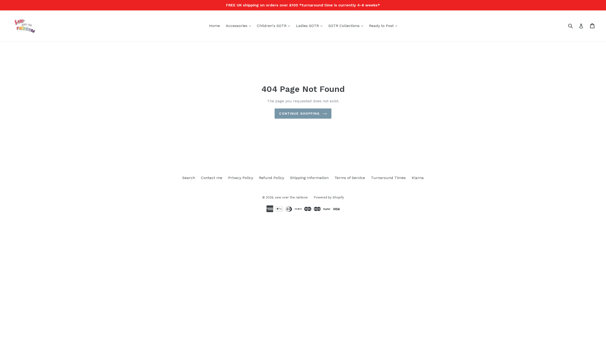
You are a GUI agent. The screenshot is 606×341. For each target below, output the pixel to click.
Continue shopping (299, 113)
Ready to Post (384, 25)
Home (214, 25)
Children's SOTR (274, 25)
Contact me (211, 177)
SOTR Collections (346, 25)
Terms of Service (349, 177)
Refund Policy (271, 177)
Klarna (418, 177)
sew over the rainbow (291, 197)
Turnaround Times (388, 177)
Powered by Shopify (329, 197)
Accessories (239, 25)
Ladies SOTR (310, 25)
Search (188, 177)
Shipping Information (309, 177)
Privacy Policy (240, 177)
